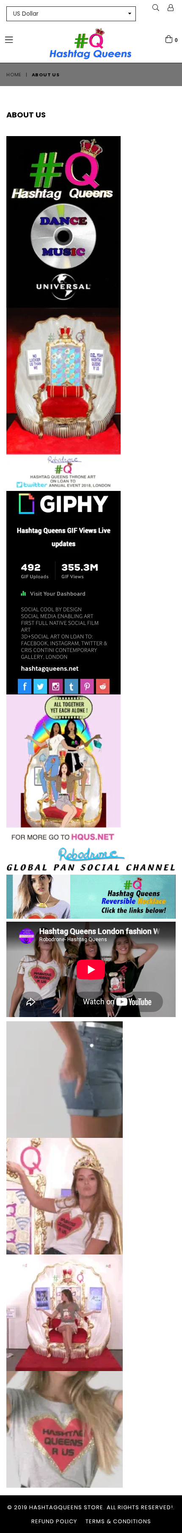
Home (14, 74)
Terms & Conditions (118, 1521)
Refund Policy (54, 1521)
